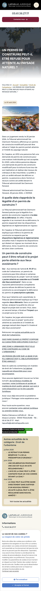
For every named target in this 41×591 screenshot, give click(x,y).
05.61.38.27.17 (20, 13)
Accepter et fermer (21, 585)
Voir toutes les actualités (20, 502)
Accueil (15, 85)
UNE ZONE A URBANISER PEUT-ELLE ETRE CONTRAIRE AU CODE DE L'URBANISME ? (18, 349)
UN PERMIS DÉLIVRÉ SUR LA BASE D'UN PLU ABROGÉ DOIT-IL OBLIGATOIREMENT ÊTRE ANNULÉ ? (20, 358)
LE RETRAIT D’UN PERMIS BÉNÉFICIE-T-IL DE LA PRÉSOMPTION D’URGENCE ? (20, 455)
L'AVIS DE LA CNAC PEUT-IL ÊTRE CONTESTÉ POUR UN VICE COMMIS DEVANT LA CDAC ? (22, 474)
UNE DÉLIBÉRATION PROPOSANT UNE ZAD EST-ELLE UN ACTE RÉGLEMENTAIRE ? (22, 466)
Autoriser (28, 429)
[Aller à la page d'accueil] (16, 4)
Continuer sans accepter (10, 571)
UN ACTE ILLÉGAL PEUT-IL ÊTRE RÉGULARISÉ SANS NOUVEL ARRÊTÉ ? (21, 492)
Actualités (24, 85)
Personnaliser (22, 579)
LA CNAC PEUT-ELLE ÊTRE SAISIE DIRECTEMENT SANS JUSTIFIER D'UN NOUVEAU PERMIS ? (21, 484)
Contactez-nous (19, 19)
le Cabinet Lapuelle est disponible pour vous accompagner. (17, 371)
